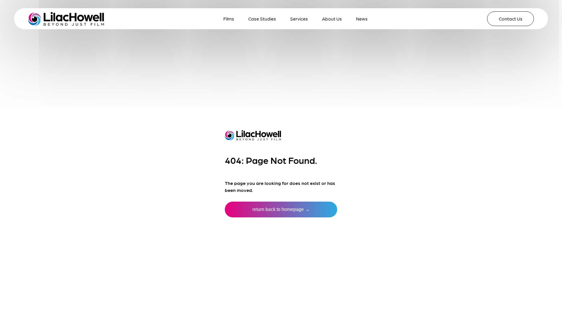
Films (228, 18)
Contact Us (510, 19)
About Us (332, 18)
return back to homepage (281, 209)
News (362, 18)
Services (299, 18)
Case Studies (262, 18)
